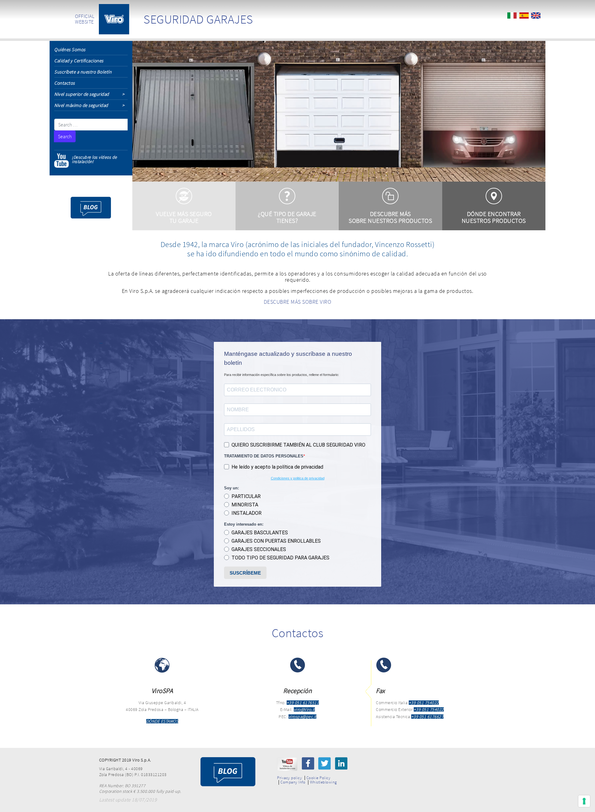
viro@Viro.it (304, 709)
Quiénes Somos (70, 49)
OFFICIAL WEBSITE (84, 19)
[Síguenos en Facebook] (308, 763)
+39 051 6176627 (427, 716)
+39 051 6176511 (303, 702)
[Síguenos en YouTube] (287, 764)
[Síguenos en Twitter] (324, 763)
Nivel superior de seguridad (81, 94)
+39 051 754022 (424, 702)
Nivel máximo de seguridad (81, 105)
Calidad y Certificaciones (79, 61)
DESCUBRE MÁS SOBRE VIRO (298, 301)
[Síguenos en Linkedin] (341, 763)
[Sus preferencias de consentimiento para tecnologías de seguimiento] (584, 801)
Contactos (64, 83)
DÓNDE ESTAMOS (162, 721)
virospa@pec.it (302, 716)
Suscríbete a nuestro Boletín (83, 72)
